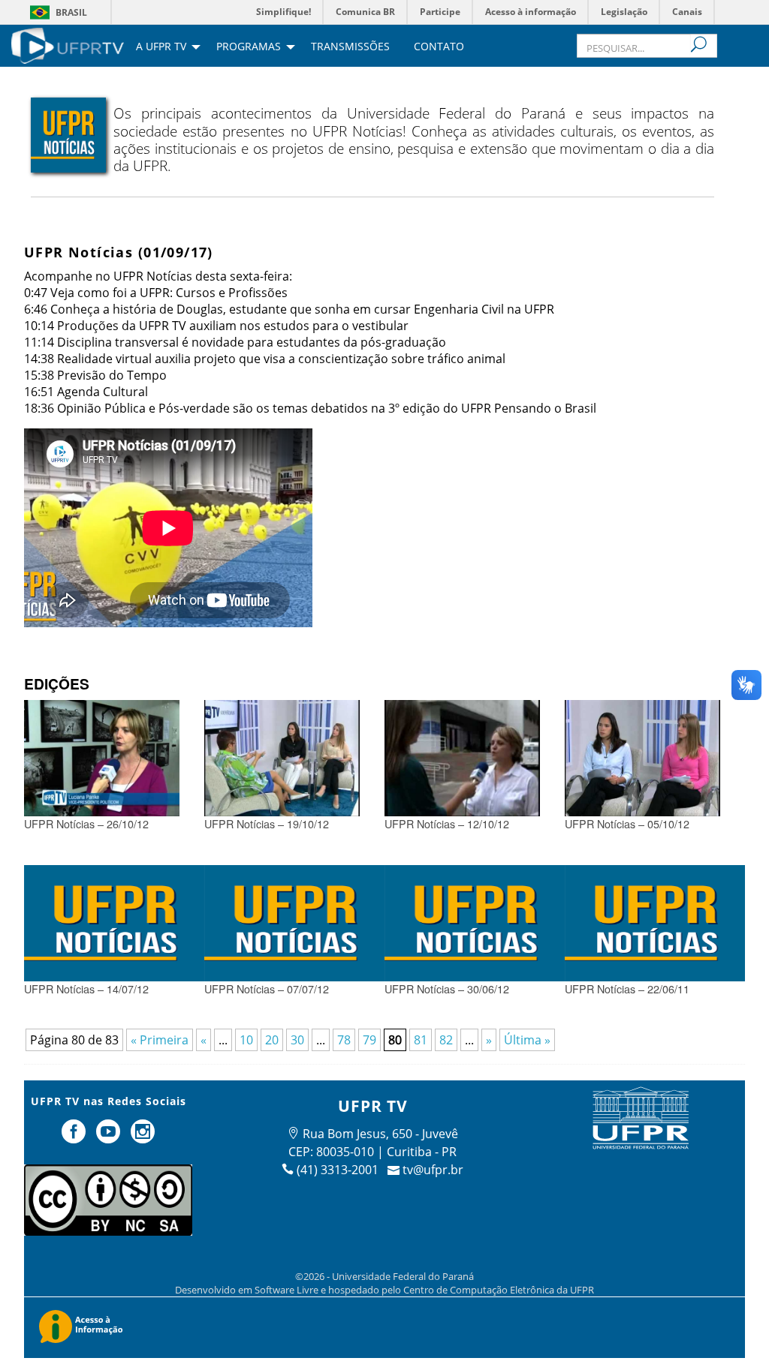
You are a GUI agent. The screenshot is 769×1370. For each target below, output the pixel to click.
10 (246, 1040)
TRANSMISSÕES (350, 47)
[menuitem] (67, 44)
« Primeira (159, 1040)
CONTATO (439, 47)
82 (446, 1040)
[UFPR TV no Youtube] (109, 1137)
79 (369, 1040)
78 (344, 1040)
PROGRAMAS (248, 47)
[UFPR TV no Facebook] (76, 1137)
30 (297, 1040)
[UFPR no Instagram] (142, 1137)
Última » (527, 1040)
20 (272, 1040)
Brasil (71, 12)
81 (420, 1040)
